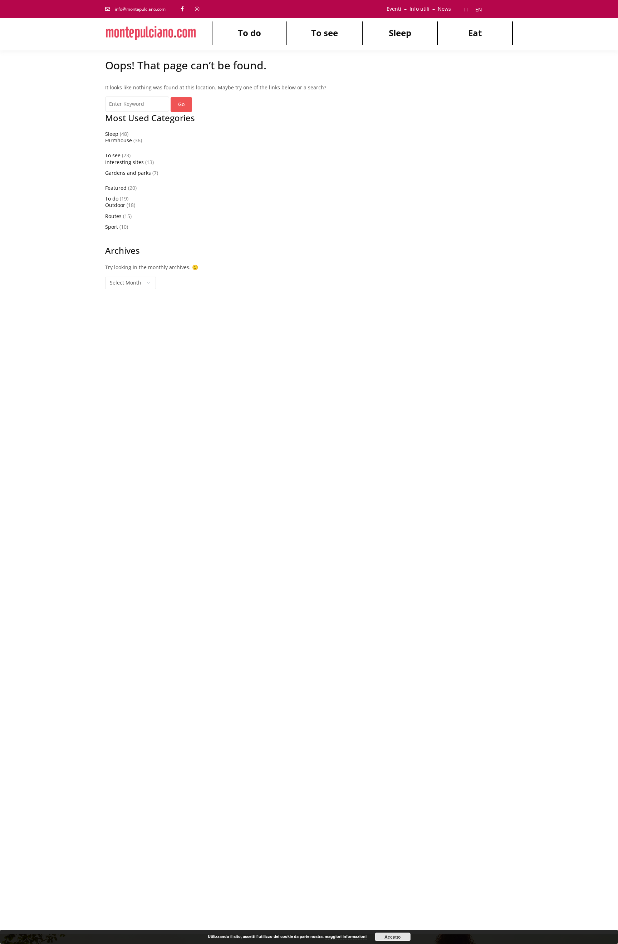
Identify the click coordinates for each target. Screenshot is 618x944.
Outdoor (115, 205)
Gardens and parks (128, 172)
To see (324, 33)
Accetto (392, 937)
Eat (475, 33)
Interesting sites (124, 162)
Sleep (400, 33)
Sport (111, 226)
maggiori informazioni (346, 936)
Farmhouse (118, 140)
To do (249, 33)
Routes (113, 216)
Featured (116, 187)
